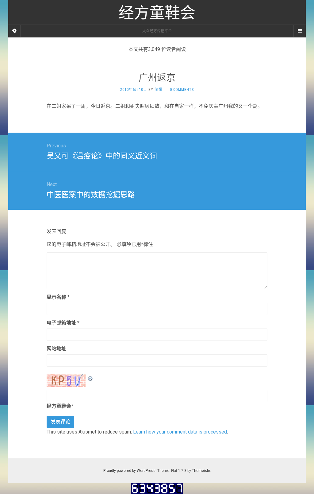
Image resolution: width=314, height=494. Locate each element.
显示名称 (58, 297)
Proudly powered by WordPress (129, 471)
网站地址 (56, 349)
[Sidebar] (14, 31)
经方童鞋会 (59, 406)
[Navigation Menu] (299, 31)
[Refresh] (90, 377)
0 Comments (182, 90)
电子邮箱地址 (63, 323)
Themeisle (201, 471)
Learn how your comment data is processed (180, 432)
